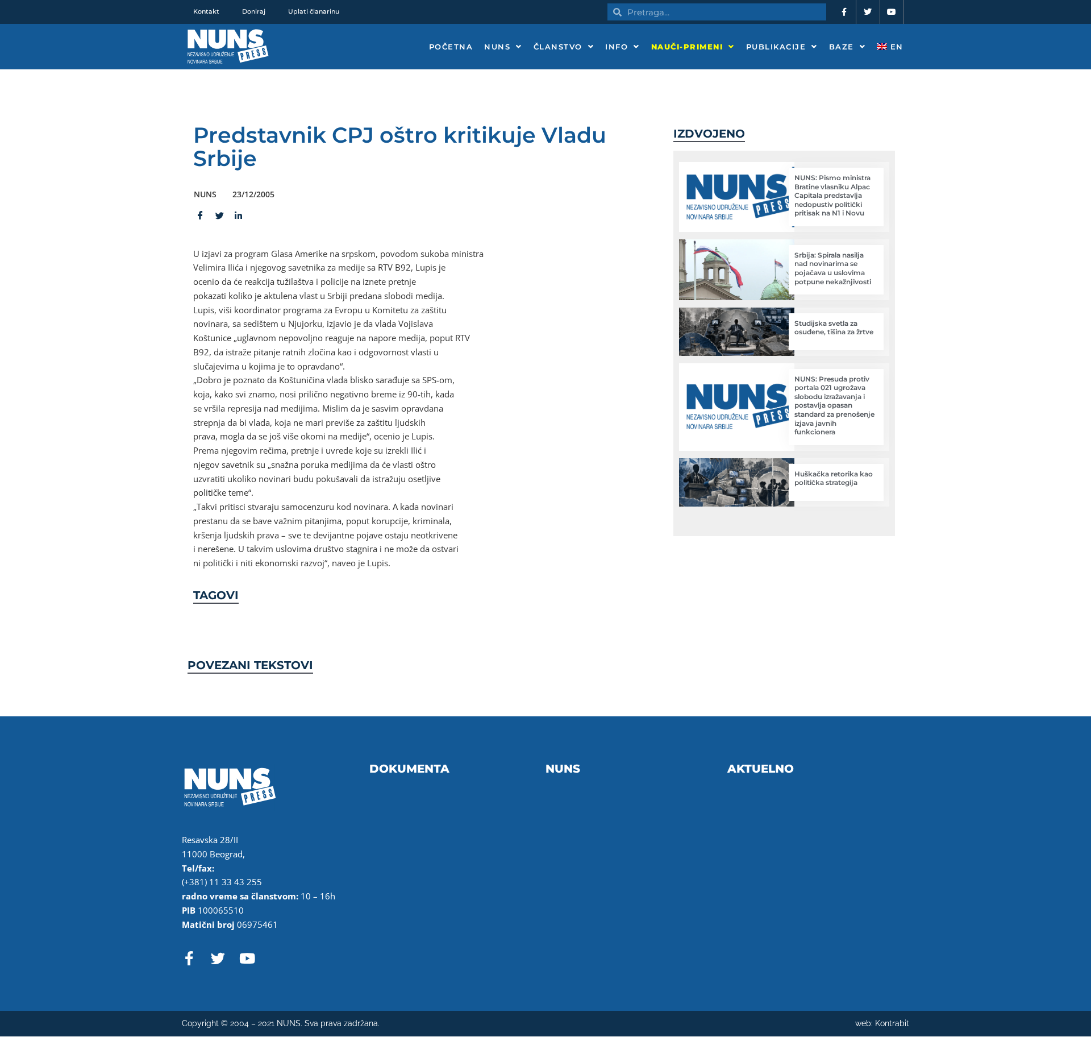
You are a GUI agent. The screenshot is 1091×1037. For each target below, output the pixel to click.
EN (895, 46)
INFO (616, 46)
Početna (451, 46)
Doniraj (253, 11)
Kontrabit (892, 1023)
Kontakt (206, 11)
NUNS (497, 46)
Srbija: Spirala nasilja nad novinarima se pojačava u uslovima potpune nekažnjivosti (832, 268)
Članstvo (558, 46)
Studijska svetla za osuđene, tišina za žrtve (833, 328)
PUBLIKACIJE (776, 46)
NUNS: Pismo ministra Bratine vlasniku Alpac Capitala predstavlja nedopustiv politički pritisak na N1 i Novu (832, 195)
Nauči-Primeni (687, 46)
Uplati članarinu (313, 11)
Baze (841, 46)
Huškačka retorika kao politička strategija (833, 478)
